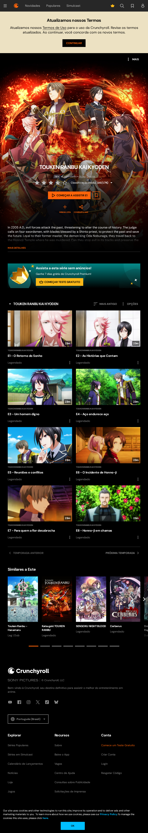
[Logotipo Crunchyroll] (16, 6)
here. (45, 818)
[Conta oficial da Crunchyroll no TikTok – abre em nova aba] (47, 702)
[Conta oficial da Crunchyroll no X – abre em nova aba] (37, 702)
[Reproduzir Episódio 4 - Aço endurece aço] (108, 396)
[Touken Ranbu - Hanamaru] (23, 606)
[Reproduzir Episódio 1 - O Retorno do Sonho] (40, 337)
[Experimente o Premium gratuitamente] (112, 6)
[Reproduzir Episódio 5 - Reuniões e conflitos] (40, 454)
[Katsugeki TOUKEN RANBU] (57, 606)
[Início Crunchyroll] (28, 670)
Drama (91, 176)
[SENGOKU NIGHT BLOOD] (91, 604)
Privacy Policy (108, 814)
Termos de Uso (54, 27)
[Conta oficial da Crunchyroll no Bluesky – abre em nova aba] (56, 702)
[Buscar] (122, 6)
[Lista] (132, 6)
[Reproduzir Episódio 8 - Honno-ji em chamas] (108, 512)
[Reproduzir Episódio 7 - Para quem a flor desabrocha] (40, 512)
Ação (82, 176)
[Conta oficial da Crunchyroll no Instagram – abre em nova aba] (28, 702)
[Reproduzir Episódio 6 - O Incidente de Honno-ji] (108, 454)
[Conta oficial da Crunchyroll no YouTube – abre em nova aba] (10, 702)
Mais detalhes (17, 247)
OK (72, 825)
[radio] (37, 182)
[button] (5, 6)
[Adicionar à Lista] (96, 195)
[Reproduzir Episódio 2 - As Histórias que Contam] (108, 337)
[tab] (33, 646)
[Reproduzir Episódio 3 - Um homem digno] (40, 396)
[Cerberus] (125, 604)
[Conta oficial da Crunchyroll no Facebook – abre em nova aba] (19, 702)
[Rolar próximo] (144, 612)
